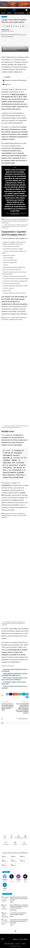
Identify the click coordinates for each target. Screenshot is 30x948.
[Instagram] (18, 878)
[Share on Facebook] (5, 26)
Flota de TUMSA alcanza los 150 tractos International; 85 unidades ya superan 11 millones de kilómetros (19, 906)
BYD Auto (4, 16)
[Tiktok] (25, 878)
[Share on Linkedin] (16, 26)
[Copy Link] (21, 26)
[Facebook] (5, 878)
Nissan (11, 916)
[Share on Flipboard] (9, 26)
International (13, 910)
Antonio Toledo (5, 29)
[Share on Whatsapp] (14, 26)
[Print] (23, 26)
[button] (2, 10)
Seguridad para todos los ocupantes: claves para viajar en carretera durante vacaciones (19, 898)
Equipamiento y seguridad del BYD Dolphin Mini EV (15, 81)
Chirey (11, 902)
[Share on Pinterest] (12, 26)
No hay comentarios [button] (23, 718)
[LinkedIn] (5, 887)
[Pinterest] (25, 939)
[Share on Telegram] (18, 26)
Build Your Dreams (18, 94)
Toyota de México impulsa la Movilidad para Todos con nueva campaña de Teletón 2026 (19, 921)
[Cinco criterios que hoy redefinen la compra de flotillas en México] (5, 915)
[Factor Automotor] (15, 9)
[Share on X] (7, 26)
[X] (11, 878)
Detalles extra (7, 84)
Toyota (11, 924)
